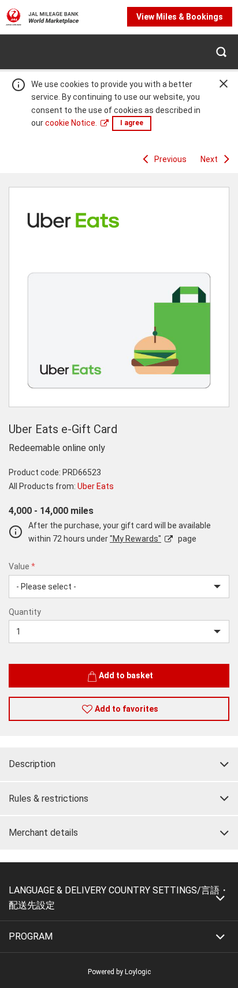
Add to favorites (126, 708)
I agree (131, 123)
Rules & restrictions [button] (48, 798)
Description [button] (32, 763)
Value (22, 566)
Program (31, 936)
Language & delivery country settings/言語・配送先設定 (119, 898)
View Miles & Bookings (179, 16)
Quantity (25, 612)
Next (209, 159)
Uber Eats (95, 486)
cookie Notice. (71, 122)
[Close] (223, 83)
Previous (170, 159)
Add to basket (126, 675)
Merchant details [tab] (43, 832)
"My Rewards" (135, 538)
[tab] (119, 764)
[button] (220, 52)
